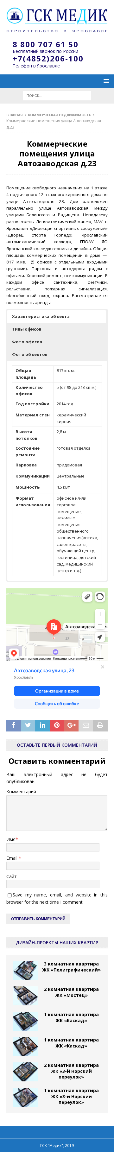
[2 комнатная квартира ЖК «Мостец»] (25, 995)
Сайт (11, 876)
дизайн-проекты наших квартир (57, 943)
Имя (11, 839)
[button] (56, 316)
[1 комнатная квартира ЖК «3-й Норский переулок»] (25, 1097)
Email (12, 858)
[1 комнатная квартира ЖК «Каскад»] (25, 1021)
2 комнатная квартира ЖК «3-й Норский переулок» (71, 1070)
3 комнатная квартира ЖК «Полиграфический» (71, 966)
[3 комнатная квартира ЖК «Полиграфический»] (25, 970)
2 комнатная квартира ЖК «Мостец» (71, 992)
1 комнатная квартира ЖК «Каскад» (71, 1017)
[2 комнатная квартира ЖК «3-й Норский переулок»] (25, 1071)
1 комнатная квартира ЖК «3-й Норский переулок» (71, 1096)
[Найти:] (57, 95)
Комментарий (21, 791)
